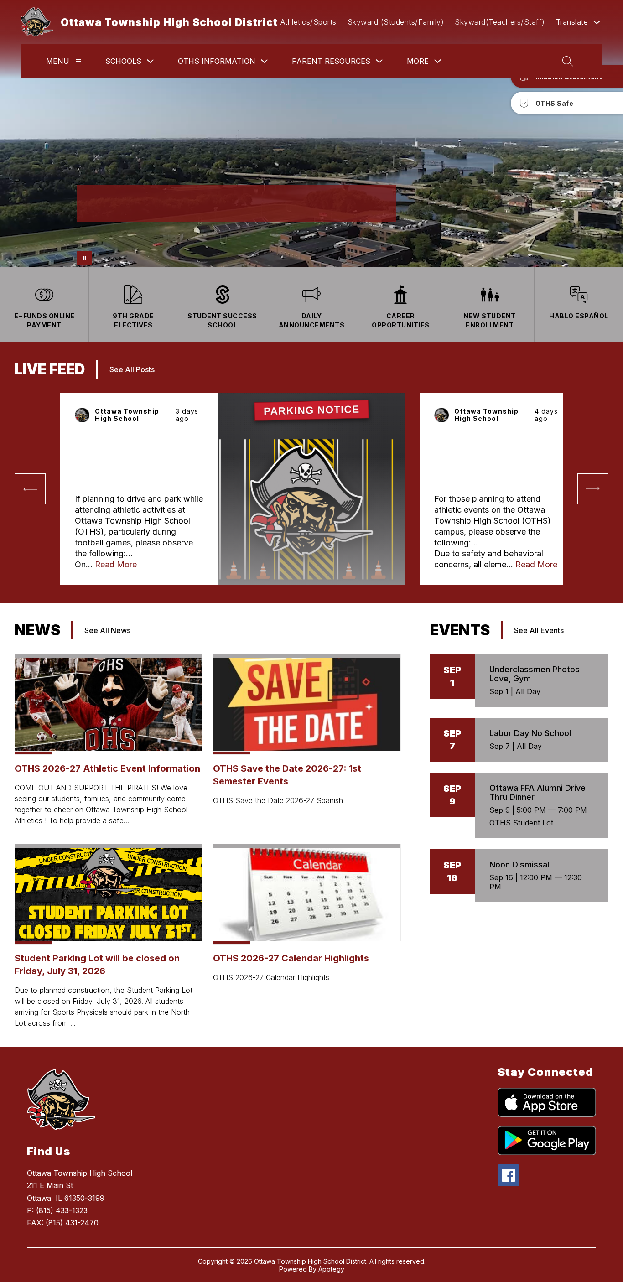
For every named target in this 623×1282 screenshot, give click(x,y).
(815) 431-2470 (72, 1222)
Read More (116, 564)
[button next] (592, 488)
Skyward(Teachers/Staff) (500, 21)
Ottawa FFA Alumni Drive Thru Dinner (537, 792)
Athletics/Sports (308, 21)
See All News (107, 630)
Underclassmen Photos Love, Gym (534, 673)
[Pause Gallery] (84, 258)
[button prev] (30, 488)
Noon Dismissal (519, 864)
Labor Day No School (530, 733)
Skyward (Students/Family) (396, 21)
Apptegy (331, 1269)
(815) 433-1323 (62, 1210)
